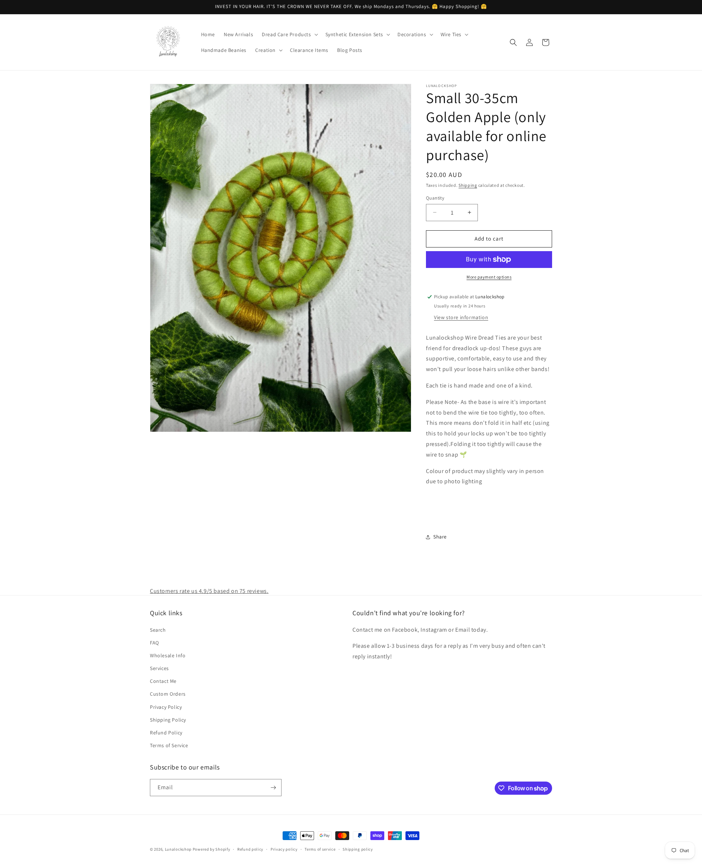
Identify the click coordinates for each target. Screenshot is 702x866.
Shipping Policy (168, 719)
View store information (461, 317)
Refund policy (250, 849)
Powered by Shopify (211, 849)
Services (159, 668)
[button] (289, 34)
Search (158, 630)
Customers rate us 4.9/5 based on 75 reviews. (209, 591)
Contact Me (163, 681)
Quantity (435, 198)
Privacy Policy (166, 707)
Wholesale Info (167, 655)
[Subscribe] (273, 787)
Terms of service (320, 849)
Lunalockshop (178, 849)
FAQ (154, 642)
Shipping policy (358, 849)
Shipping (467, 185)
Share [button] (440, 536)
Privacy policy (284, 849)
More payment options (489, 277)
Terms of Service (169, 745)
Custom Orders (168, 694)
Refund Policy (166, 732)
